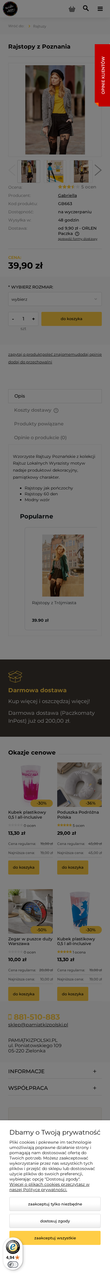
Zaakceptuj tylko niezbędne (55, 1204)
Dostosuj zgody (55, 1221)
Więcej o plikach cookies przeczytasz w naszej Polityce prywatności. (49, 1187)
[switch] (13, 1264)
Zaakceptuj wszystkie (55, 1238)
